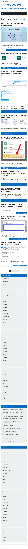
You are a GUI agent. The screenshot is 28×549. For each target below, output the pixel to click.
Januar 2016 (5, 505)
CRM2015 (8, 67)
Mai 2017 (5, 479)
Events (4, 339)
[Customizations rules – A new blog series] (14, 124)
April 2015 (5, 520)
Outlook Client (6, 366)
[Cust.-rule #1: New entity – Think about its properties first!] (14, 104)
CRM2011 (5, 301)
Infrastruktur (5, 345)
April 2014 (5, 537)
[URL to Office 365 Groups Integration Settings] (14, 257)
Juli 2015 (4, 517)
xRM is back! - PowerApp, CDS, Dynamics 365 (12, 428)
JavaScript (5, 354)
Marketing (5, 360)
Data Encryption (6, 316)
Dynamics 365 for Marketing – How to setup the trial (14, 441)
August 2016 (5, 493)
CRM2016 (12, 67)
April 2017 (5, 482)
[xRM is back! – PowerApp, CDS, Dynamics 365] (14, 41)
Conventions (5, 298)
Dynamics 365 (23, 49)
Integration (5, 351)
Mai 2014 (5, 534)
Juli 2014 (4, 531)
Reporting (5, 380)
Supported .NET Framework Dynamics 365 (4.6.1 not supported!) (12, 189)
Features (24, 239)
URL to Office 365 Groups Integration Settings (11, 243)
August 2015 (5, 514)
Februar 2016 (5, 502)
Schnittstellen (6, 386)
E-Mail (18, 5)
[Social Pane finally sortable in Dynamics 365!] (14, 232)
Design (3, 68)
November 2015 (6, 511)
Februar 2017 (5, 488)
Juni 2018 (5, 455)
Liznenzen (5, 357)
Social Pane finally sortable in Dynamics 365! (13, 217)
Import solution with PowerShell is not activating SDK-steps (13, 173)
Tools (13, 68)
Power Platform (6, 369)
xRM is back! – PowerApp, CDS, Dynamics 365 (13, 24)
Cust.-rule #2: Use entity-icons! (14, 53)
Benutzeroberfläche (6, 111)
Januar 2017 (5, 491)
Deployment (17, 49)
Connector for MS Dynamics (9, 295)
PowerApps (5, 371)
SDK (8, 184)
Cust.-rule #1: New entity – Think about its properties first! (12, 73)
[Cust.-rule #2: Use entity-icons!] (14, 60)
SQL (3, 395)
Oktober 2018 (5, 453)
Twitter (10, 5)
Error (4, 336)
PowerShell (4, 184)
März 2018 (5, 461)
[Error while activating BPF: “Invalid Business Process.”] (14, 160)
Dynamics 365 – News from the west (10, 425)
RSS (15, 5)
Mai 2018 (5, 458)
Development (5, 111)
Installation (5, 348)
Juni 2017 (5, 476)
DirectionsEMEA (6, 328)
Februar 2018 (5, 464)
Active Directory (6, 278)
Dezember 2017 (6, 467)
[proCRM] (14, 8)
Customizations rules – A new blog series (13, 116)
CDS (7, 49)
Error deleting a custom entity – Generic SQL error (12, 205)
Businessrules (6, 290)
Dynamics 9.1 (5, 333)
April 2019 (5, 450)
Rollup (4, 383)
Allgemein (5, 284)
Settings (4, 392)
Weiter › (16, 271)
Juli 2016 (4, 496)
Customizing (11, 49)
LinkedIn (13, 5)
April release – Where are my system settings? (13, 409)
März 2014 (5, 540)
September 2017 (6, 470)
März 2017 (5, 485)
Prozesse (4, 377)
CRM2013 (4, 67)
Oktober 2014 (5, 526)
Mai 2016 (5, 499)
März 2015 (5, 523)
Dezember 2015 (6, 508)
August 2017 (5, 473)
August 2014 (5, 529)
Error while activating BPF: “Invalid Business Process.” (12, 138)
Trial (3, 401)
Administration (6, 281)
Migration (5, 363)
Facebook (8, 5)
